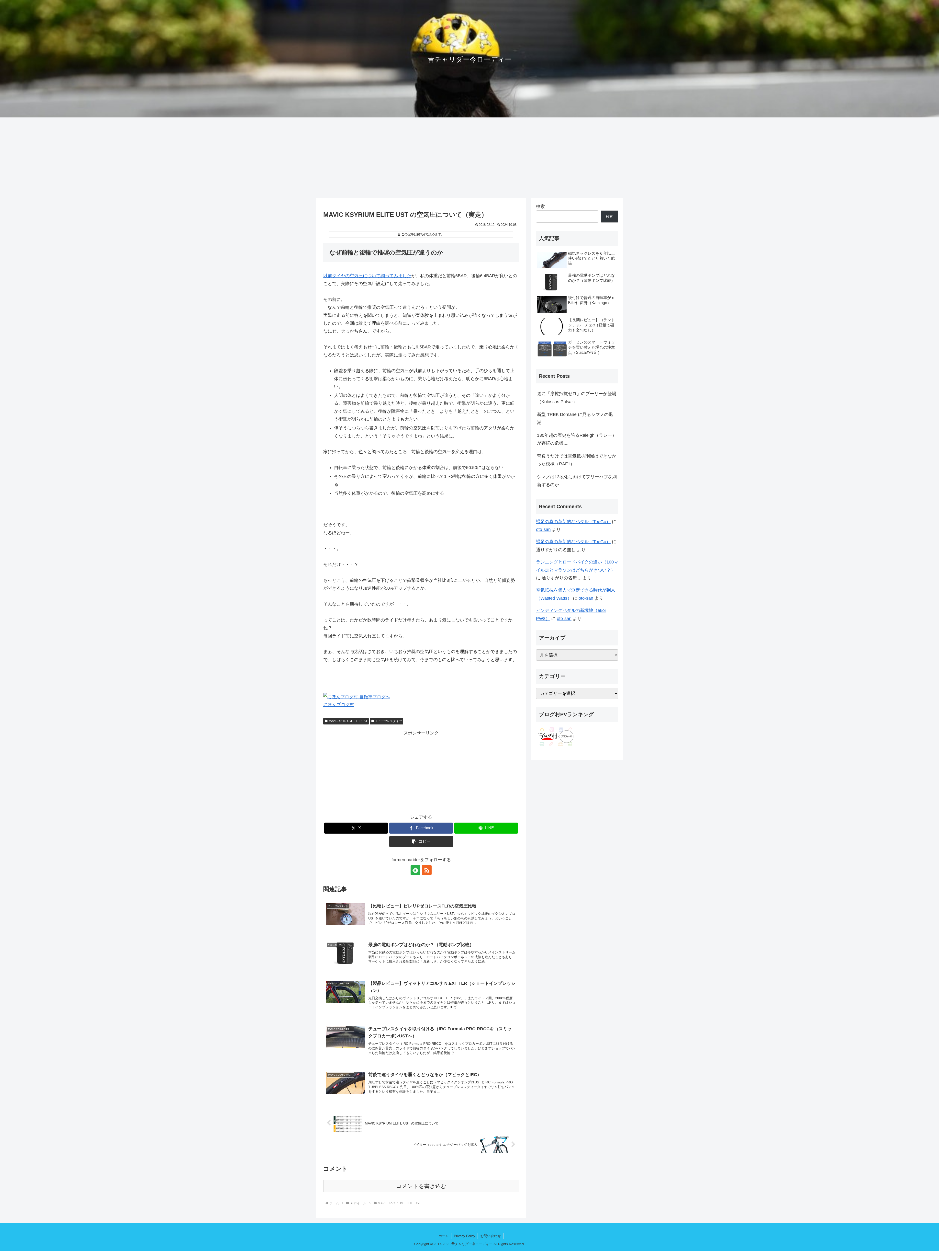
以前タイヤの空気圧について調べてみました (367, 275)
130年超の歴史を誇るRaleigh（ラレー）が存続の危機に (576, 439)
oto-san (543, 529)
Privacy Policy (464, 1236)
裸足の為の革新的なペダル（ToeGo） (573, 521)
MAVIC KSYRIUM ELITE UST (348, 721)
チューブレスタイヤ (388, 721)
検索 (540, 206)
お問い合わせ (490, 1236)
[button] (421, 841)
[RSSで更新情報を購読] (427, 870)
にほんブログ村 (338, 704)
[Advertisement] (469, 157)
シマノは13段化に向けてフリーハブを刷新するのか (577, 480)
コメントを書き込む (421, 1186)
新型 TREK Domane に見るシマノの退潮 (575, 418)
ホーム (443, 1236)
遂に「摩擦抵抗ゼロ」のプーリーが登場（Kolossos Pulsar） (576, 397)
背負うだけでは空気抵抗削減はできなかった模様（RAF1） (576, 460)
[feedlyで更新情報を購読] (415, 870)
